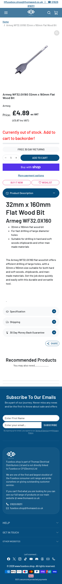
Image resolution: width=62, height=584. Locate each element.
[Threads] (42, 559)
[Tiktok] (25, 559)
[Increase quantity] (16, 158)
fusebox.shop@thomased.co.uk (26, 508)
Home (6, 21)
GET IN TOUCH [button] (11, 532)
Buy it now (17, 182)
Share (54, 343)
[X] (14, 559)
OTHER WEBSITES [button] (11, 541)
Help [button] (6, 523)
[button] (9, 12)
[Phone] (53, 559)
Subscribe (50, 425)
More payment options (31, 175)
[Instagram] (20, 559)
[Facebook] (8, 559)
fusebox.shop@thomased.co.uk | (27, 1)
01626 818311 (16, 504)
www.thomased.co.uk (28, 498)
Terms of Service (42, 431)
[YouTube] (31, 559)
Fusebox (13, 468)
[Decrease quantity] (6, 158)
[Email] (48, 559)
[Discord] (37, 559)
